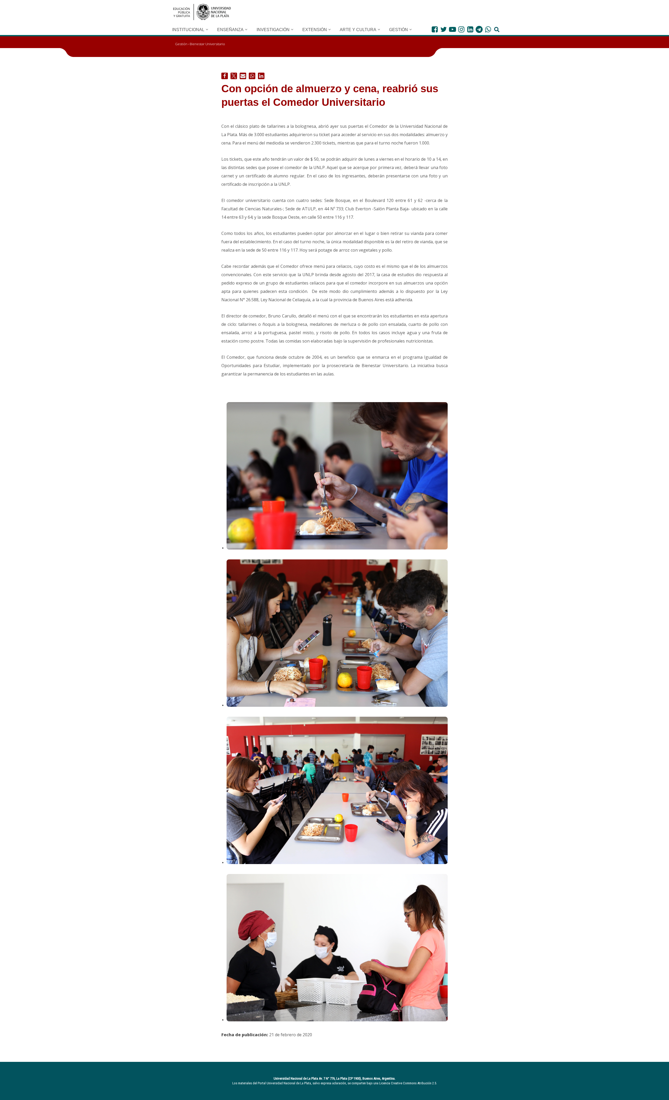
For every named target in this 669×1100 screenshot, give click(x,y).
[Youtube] (452, 29)
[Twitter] (443, 29)
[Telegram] (479, 29)
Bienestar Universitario (207, 44)
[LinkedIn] (470, 29)
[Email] (243, 76)
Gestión (181, 44)
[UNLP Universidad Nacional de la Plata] (202, 12)
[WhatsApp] (488, 29)
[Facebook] (434, 29)
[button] (207, 29)
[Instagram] (461, 29)
